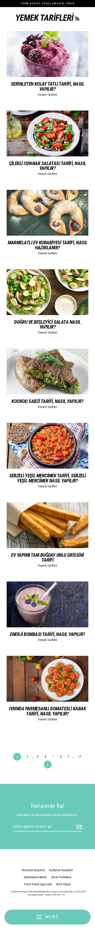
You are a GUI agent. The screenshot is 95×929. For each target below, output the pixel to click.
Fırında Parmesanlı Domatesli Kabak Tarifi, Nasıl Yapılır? (47, 711)
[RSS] (77, 18)
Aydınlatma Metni (35, 877)
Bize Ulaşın (63, 884)
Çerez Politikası (61, 877)
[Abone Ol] (78, 827)
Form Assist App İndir (38, 884)
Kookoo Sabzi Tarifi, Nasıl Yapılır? (47, 401)
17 (79, 756)
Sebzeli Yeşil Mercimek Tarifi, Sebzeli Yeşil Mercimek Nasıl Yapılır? (47, 478)
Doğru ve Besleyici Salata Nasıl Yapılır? (47, 324)
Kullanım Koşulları (61, 870)
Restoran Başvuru (33, 870)
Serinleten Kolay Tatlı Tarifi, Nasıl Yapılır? (47, 86)
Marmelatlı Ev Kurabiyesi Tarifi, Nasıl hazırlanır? (47, 245)
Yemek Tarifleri (47, 94)
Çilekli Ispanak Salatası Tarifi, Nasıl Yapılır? (47, 165)
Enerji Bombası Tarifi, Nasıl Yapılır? (47, 634)
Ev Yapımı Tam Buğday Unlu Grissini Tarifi (47, 557)
